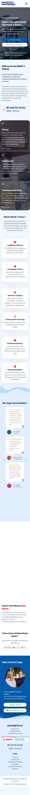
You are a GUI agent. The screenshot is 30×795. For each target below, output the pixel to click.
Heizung (15, 757)
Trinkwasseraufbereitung (15, 762)
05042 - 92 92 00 (12, 111)
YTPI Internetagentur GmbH (18, 784)
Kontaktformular (21, 696)
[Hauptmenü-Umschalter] (26, 3)
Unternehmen (15, 764)
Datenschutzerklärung (15, 766)
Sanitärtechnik (15, 759)
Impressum (15, 769)
